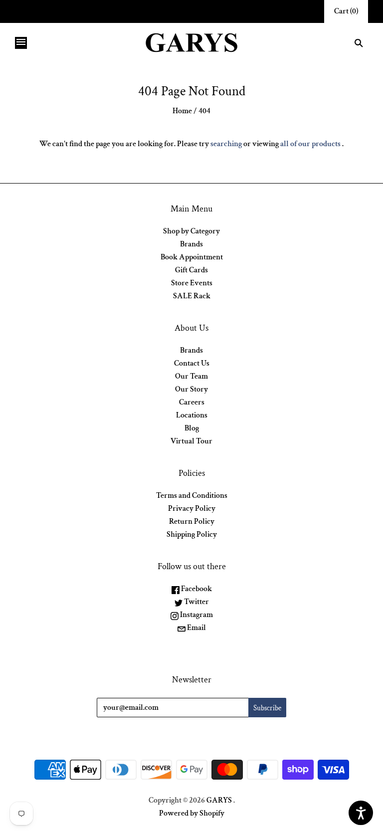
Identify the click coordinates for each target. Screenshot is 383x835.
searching (226, 144)
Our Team (191, 376)
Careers (191, 402)
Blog (192, 428)
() (346, 11)
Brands (191, 244)
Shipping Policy (192, 534)
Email (196, 628)
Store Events (191, 283)
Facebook (196, 589)
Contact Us (191, 363)
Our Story (191, 389)
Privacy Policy (191, 508)
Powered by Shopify (191, 813)
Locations (191, 415)
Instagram (196, 615)
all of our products (310, 144)
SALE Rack (191, 296)
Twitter (196, 602)
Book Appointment (192, 257)
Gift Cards (191, 270)
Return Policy (191, 521)
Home (182, 111)
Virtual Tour (191, 441)
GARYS (219, 800)
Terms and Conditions (191, 495)
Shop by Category (191, 231)
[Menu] (21, 43)
